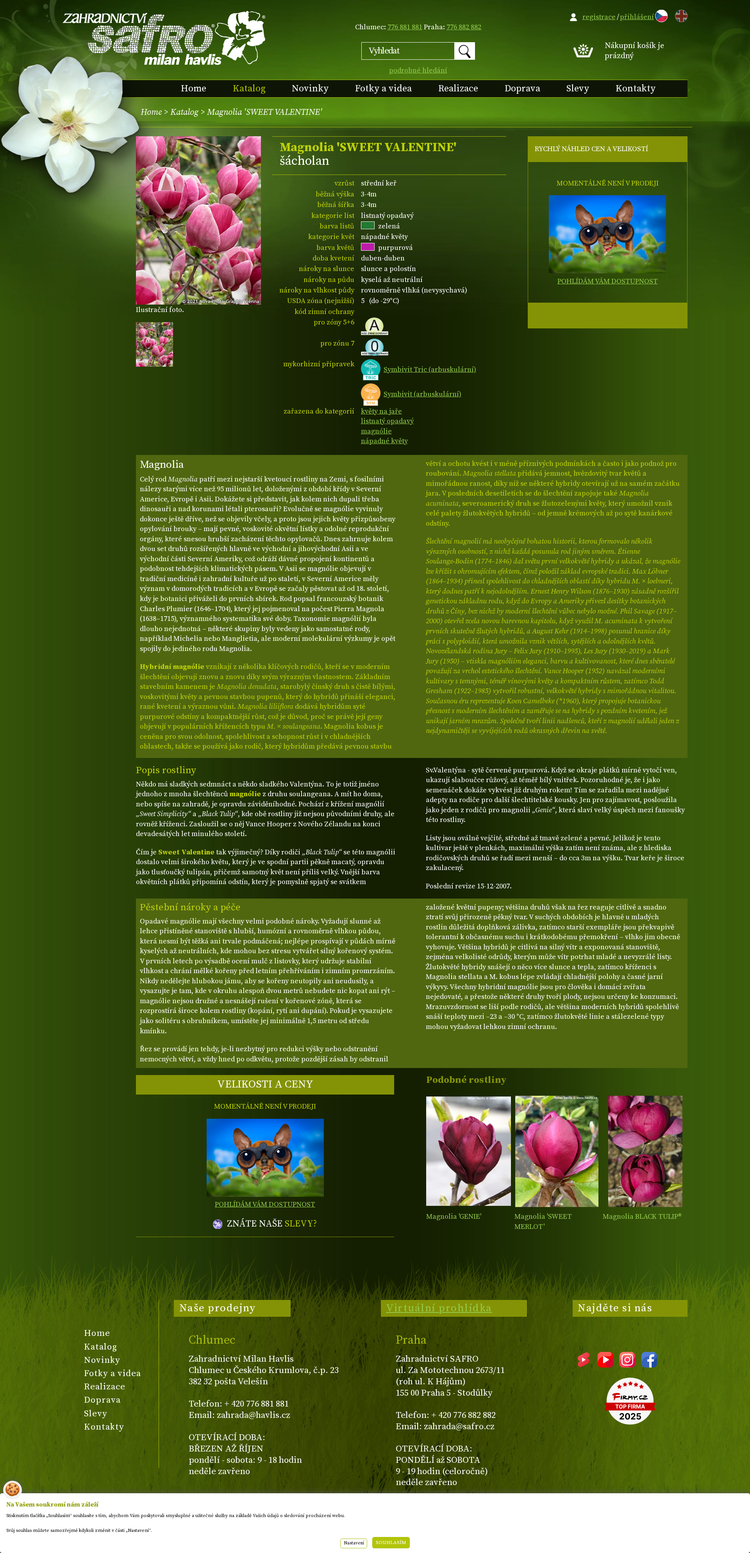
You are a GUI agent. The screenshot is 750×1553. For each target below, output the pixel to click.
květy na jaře (381, 411)
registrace (599, 16)
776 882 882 (463, 27)
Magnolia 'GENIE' (453, 1216)
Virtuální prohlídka (439, 1308)
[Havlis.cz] (164, 38)
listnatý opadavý (387, 421)
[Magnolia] (468, 1151)
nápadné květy (384, 441)
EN (679, 14)
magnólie (376, 431)
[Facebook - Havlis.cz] (649, 1365)
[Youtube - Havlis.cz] (605, 1365)
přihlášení (637, 16)
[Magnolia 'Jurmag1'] (645, 1151)
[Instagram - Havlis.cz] (627, 1365)
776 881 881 (405, 27)
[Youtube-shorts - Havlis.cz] (584, 1365)
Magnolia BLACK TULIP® (642, 1216)
